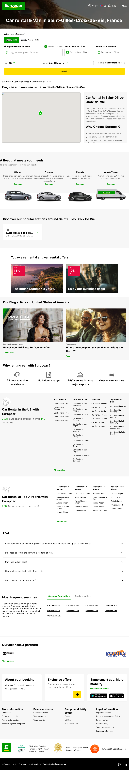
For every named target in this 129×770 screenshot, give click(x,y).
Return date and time (106, 46)
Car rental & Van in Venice (54, 611)
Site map (22, 764)
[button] (40, 113)
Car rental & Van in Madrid (93, 605)
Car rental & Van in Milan (54, 605)
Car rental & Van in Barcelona (74, 605)
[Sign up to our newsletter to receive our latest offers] (77, 694)
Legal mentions (34, 764)
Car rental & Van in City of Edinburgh (74, 611)
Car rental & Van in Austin (112, 611)
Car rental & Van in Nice (93, 611)
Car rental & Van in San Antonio (54, 616)
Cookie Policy (49, 764)
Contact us (61, 764)
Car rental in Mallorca (112, 605)
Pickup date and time (74, 46)
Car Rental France (21, 82)
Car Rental (6, 82)
